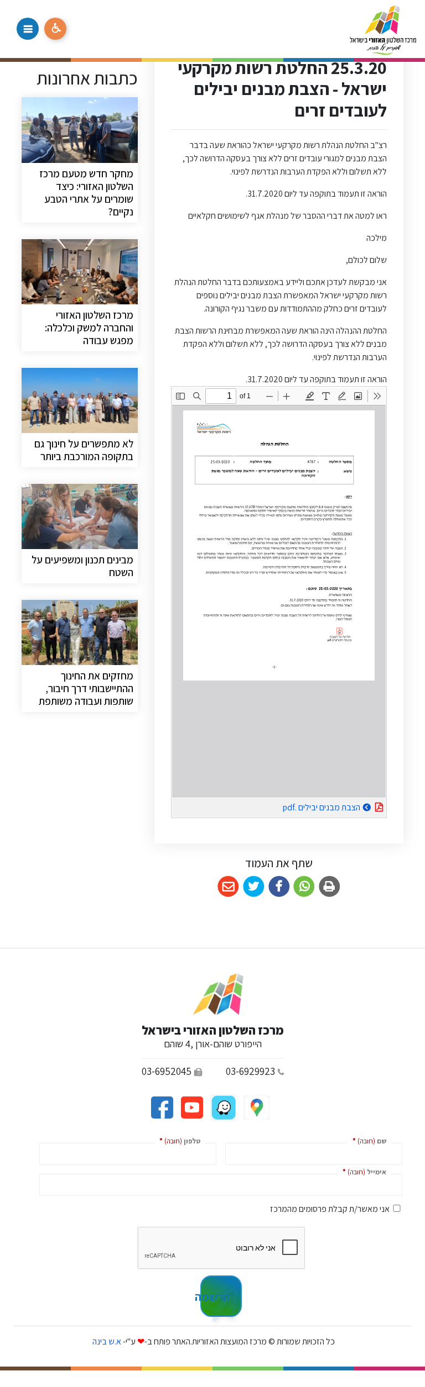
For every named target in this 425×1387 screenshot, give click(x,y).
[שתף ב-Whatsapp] (304, 887)
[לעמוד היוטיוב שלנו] (191, 1106)
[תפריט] (28, 29)
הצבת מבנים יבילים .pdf (293, 805)
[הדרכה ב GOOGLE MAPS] (255, 1106)
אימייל (362, 1171)
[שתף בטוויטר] (254, 887)
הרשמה (215, 1296)
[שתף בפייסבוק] (279, 887)
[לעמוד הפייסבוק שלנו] (162, 1106)
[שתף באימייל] (228, 887)
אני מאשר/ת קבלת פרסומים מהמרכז (330, 1209)
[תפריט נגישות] (55, 29)
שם (367, 1140)
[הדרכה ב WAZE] (222, 1106)
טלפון (177, 1140)
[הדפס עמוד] (329, 887)
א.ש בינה (106, 1341)
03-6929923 (250, 1071)
